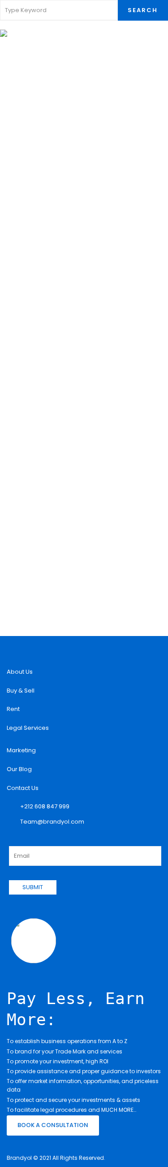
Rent (13, 709)
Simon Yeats (45, 297)
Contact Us (23, 788)
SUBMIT (32, 887)
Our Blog (19, 769)
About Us (20, 671)
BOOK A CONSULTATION (52, 1125)
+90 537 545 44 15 (54, 150)
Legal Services (28, 728)
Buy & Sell (20, 690)
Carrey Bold (46, 130)
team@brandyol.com (59, 171)
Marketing (21, 750)
